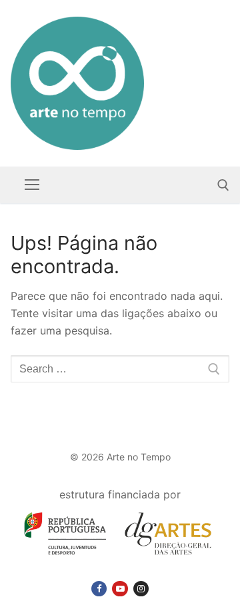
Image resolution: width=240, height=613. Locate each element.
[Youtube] (119, 588)
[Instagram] (141, 588)
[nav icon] (32, 185)
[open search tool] (223, 185)
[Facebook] (99, 588)
